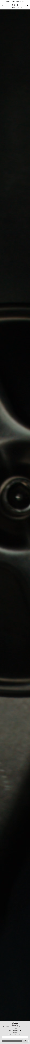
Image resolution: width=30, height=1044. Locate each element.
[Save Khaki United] (15, 6)
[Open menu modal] (2, 6)
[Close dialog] (29, 1022)
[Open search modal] (25, 6)
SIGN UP (15, 1041)
